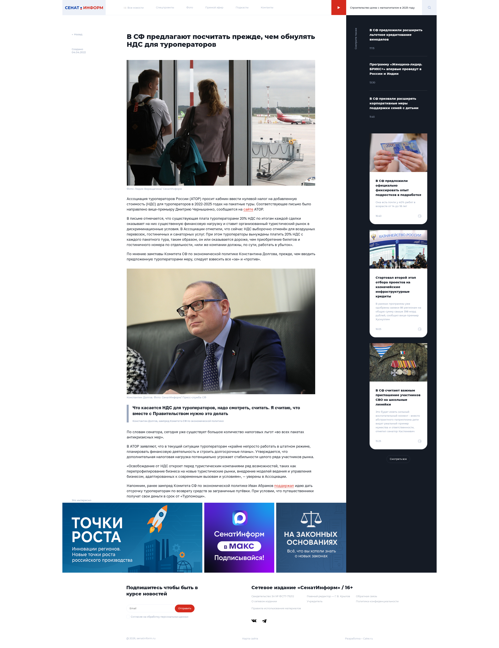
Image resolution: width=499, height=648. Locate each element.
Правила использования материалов (276, 608)
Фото (189, 7)
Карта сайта (250, 638)
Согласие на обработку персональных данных (159, 616)
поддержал (284, 485)
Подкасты (242, 7)
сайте (248, 209)
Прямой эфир (214, 7)
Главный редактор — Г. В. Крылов (328, 596)
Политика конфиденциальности (377, 601)
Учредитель (314, 601)
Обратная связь (366, 596)
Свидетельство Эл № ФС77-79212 (272, 596)
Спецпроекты (165, 7)
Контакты (267, 7)
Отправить (184, 608)
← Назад (77, 34)
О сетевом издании (264, 601)
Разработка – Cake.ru (359, 638)
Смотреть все (398, 459)
